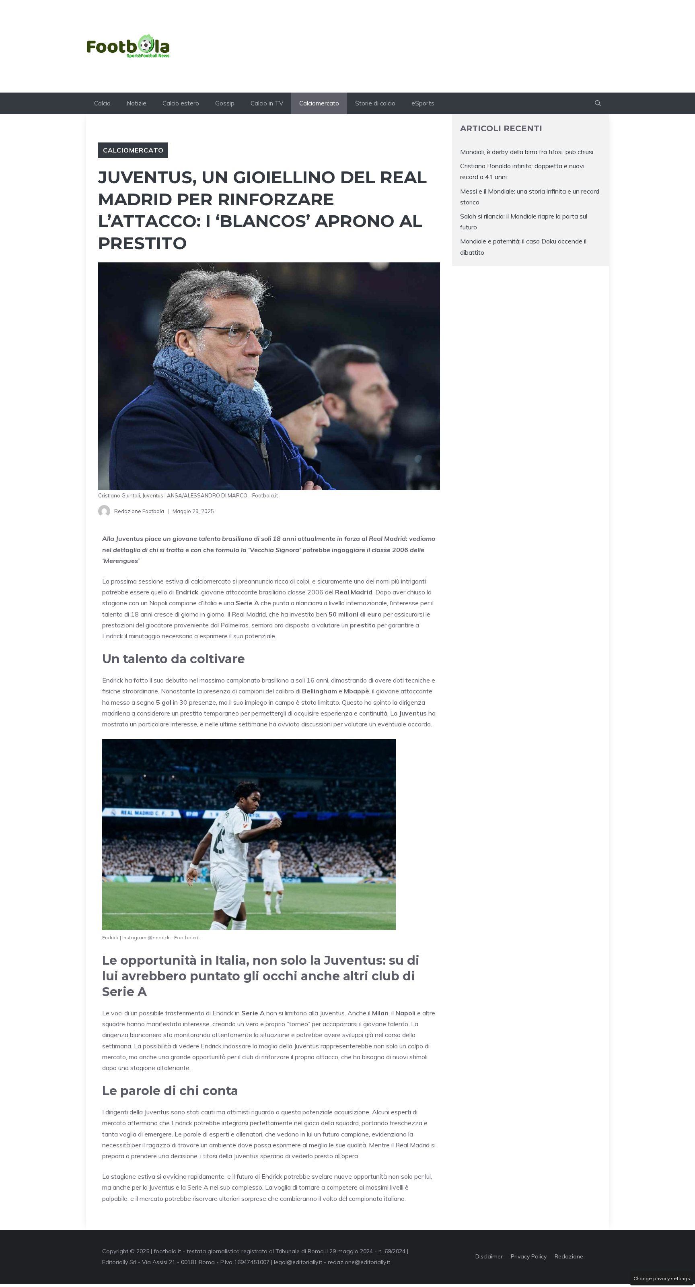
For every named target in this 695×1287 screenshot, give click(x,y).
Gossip (224, 103)
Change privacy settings (661, 1278)
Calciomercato (319, 103)
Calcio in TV (267, 103)
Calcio (102, 103)
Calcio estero (180, 103)
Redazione (569, 1256)
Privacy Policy (529, 1256)
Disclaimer (489, 1256)
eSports (422, 103)
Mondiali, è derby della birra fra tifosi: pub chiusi (526, 152)
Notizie (136, 103)
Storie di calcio (375, 103)
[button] (598, 103)
